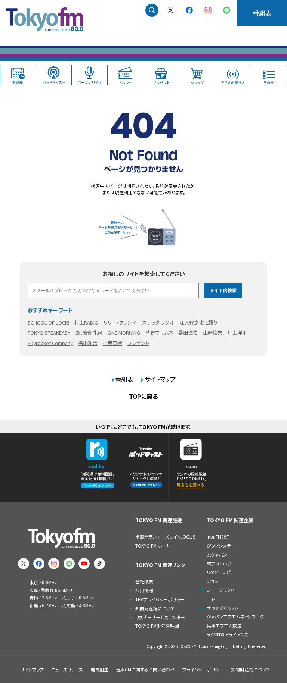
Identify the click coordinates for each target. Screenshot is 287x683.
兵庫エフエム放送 (224, 625)
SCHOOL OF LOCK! (48, 322)
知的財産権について (155, 608)
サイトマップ (160, 379)
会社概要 (144, 581)
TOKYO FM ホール (153, 545)
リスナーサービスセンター (160, 617)
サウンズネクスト (222, 608)
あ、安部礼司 (88, 332)
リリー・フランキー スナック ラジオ (139, 322)
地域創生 (99, 669)
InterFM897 (218, 536)
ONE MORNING (124, 332)
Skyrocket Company (50, 343)
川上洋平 (237, 332)
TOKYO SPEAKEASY (49, 332)
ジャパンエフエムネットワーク (235, 616)
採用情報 (144, 590)
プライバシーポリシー (202, 669)
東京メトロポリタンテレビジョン (219, 572)
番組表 (262, 13)
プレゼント (138, 343)
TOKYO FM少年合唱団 (157, 626)
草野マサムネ (159, 332)
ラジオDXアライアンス (228, 634)
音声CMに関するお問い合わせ (145, 669)
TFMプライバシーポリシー (160, 599)
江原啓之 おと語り (198, 322)
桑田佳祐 (188, 332)
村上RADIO (86, 322)
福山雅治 (88, 343)
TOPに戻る (143, 396)
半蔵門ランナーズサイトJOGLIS (165, 536)
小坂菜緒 (112, 343)
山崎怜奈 (212, 332)
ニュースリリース (67, 669)
